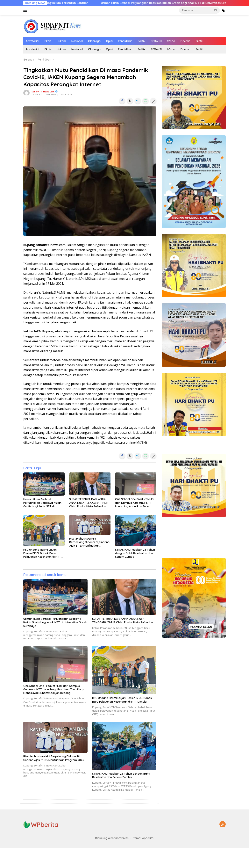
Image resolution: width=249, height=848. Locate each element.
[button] (216, 10)
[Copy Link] (153, 101)
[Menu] (26, 10)
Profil (199, 41)
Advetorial (32, 41)
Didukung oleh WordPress (112, 838)
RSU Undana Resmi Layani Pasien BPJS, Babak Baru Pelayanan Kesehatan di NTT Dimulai (42, 553)
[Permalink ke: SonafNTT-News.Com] (26, 92)
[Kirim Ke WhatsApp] (145, 101)
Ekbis (48, 41)
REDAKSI (156, 41)
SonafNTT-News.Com (43, 91)
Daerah (185, 41)
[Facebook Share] (122, 101)
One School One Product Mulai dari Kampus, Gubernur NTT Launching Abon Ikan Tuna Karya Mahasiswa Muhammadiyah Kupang (134, 502)
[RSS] (222, 824)
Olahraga (94, 41)
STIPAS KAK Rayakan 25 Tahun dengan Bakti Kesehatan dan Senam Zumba (135, 553)
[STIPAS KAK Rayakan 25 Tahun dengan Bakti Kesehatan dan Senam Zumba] (135, 530)
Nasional (77, 41)
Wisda (171, 41)
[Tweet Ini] (130, 101)
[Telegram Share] (138, 101)
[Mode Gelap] (224, 10)
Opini (109, 41)
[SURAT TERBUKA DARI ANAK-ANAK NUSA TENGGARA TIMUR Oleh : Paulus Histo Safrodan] (89, 484)
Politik (141, 41)
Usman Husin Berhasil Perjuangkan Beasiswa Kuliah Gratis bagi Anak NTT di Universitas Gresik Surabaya (110, 3)
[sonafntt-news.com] (52, 25)
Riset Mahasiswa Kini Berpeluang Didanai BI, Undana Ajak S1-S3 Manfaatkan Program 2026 (89, 542)
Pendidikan (125, 41)
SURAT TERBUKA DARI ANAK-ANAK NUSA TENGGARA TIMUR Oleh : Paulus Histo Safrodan (88, 502)
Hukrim (61, 41)
